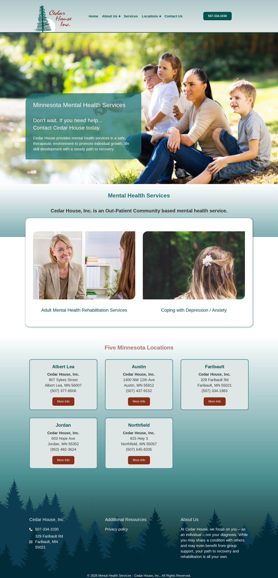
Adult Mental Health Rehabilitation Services (84, 310)
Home (93, 16)
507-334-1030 (47, 529)
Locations (150, 16)
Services (131, 16)
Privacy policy (116, 529)
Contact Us (173, 16)
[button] (119, 16)
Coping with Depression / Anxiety (194, 310)
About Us (109, 16)
